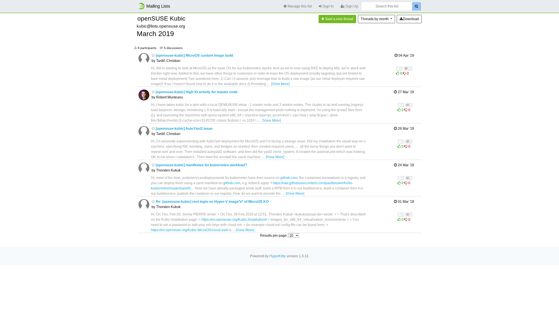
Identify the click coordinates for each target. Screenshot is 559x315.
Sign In (328, 6)
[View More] (280, 84)
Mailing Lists (158, 6)
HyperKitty (277, 256)
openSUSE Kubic (161, 18)
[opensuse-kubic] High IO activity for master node (196, 92)
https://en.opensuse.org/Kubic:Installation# (234, 219)
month (375, 19)
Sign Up (351, 6)
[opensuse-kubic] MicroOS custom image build (194, 55)
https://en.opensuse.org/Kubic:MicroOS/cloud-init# (189, 230)
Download (411, 19)
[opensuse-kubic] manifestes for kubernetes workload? (201, 165)
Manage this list (299, 6)
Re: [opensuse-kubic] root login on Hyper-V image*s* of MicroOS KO (212, 201)
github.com (288, 178)
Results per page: (273, 235)
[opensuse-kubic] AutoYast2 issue (183, 128)
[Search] (416, 6)
